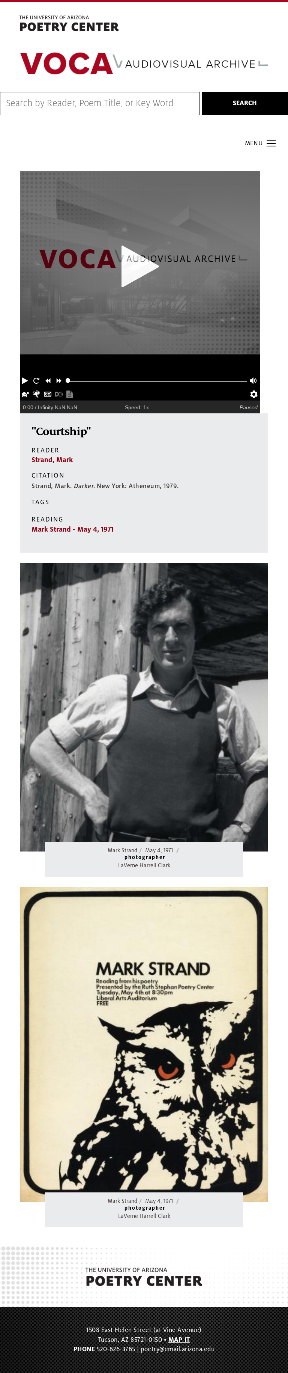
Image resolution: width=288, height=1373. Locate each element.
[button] (25, 380)
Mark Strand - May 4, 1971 (73, 529)
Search (245, 103)
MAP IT (179, 1340)
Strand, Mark (52, 460)
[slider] (68, 380)
